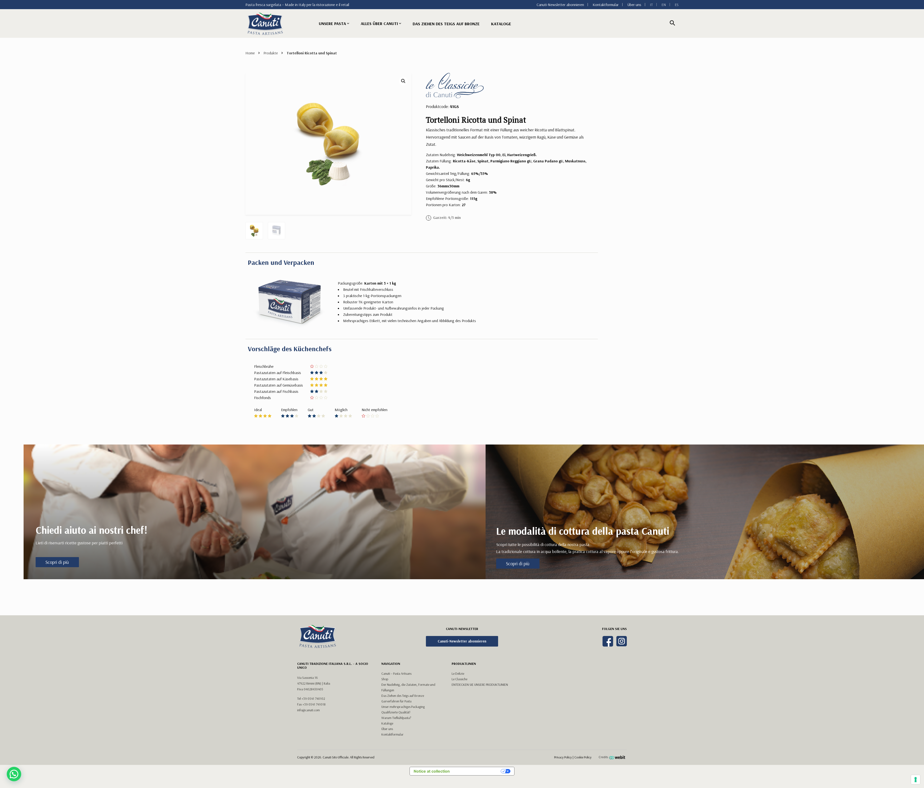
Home (250, 53)
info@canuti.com (308, 710)
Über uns (634, 4)
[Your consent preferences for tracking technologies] (915, 779)
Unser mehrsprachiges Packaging (403, 707)
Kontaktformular (606, 4)
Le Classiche (459, 679)
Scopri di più (57, 562)
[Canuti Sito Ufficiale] (265, 23)
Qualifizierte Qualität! (395, 712)
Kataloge (501, 23)
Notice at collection (432, 771)
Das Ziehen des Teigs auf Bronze (402, 695)
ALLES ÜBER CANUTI (379, 23)
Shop (384, 679)
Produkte (270, 53)
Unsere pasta (332, 23)
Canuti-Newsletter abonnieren (560, 4)
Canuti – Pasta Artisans (396, 673)
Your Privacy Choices (478, 771)
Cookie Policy (582, 757)
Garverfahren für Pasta (396, 701)
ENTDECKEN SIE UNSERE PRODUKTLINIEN (480, 684)
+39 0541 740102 (313, 698)
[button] (403, 81)
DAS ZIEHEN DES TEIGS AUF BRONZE (446, 23)
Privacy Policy (563, 757)
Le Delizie (458, 673)
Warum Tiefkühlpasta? (396, 718)
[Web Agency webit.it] (618, 757)
